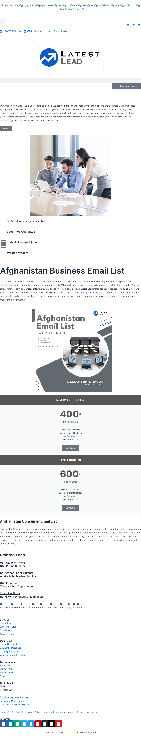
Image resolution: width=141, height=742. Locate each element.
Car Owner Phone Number (16, 573)
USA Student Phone (12, 562)
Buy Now (70, 448)
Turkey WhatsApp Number (17, 586)
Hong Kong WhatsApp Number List (22, 596)
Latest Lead (70, 732)
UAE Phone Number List (15, 566)
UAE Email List (9, 583)
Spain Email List (10, 593)
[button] (2, 21)
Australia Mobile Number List (18, 576)
